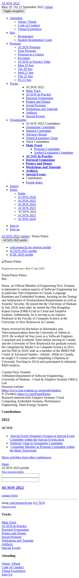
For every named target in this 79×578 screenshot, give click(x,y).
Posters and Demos (38, 101)
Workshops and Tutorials (42, 109)
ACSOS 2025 (27, 200)
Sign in (14, 225)
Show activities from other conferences (26, 457)
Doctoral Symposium (39, 98)
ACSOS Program (29, 47)
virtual (49, 7)
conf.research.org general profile (30, 247)
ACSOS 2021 (27, 215)
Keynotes (24, 58)
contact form (10, 495)
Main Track (33, 90)
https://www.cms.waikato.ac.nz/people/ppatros (31, 390)
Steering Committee (38, 130)
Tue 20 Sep (25, 69)
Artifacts (31, 112)
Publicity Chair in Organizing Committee (36, 443)
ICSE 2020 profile (21, 254)
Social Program (36, 105)
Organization (18, 120)
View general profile (13, 471)
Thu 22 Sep (25, 76)
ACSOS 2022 (11, 236)
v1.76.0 (39, 502)
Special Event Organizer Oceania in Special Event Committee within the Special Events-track (42, 437)
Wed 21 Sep (25, 72)
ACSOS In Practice (38, 94)
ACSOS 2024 (27, 204)
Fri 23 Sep (24, 80)
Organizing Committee (40, 127)
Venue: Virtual (27, 21)
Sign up (15, 229)
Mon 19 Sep (26, 65)
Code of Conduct (29, 25)
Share (5, 464)
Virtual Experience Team (42, 138)
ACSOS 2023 (27, 208)
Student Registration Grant (35, 40)
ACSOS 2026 (27, 197)
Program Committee (47, 149)
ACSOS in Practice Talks (34, 61)
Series (22, 193)
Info (12, 32)
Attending (16, 18)
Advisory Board (36, 134)
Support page (9, 506)
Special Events (35, 116)
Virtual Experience (30, 29)
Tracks (14, 83)
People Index (34, 182)
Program (15, 43)
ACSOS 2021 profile (23, 251)
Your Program (27, 51)
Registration (25, 36)
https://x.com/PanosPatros (33, 394)
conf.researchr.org (20, 502)
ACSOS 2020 (27, 219)
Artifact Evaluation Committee (53, 152)
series (25, 236)
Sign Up (7, 574)
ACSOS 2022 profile (15, 240)
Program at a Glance (31, 54)
